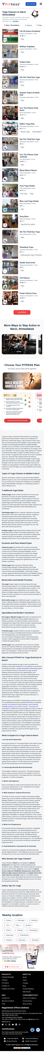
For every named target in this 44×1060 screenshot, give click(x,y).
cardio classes (22, 706)
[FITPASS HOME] (11, 4)
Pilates (31, 702)
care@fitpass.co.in (32, 1019)
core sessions (12, 704)
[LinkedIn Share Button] (16, 1024)
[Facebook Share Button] (2, 1024)
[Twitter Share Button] (6, 1024)
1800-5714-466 (15, 1019)
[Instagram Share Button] (9, 1024)
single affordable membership (27, 668)
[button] (12, 25)
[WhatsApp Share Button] (19, 1024)
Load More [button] (22, 312)
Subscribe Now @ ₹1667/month (17, 420)
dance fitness (33, 704)
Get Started (31, 4)
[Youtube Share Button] (13, 1024)
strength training (7, 706)
